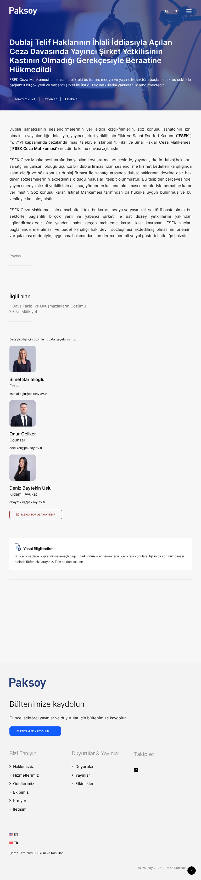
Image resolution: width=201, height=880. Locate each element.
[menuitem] (15, 834)
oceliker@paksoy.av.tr (25, 448)
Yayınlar (51, 99)
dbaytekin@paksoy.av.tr (27, 502)
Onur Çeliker (22, 433)
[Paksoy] (23, 11)
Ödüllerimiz (23, 783)
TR (166, 11)
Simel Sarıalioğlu (26, 379)
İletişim (19, 809)
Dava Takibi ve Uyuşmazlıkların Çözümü (49, 306)
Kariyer (19, 800)
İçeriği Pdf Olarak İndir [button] (38, 514)
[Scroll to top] (191, 870)
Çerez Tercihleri (21, 853)
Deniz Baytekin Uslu (30, 488)
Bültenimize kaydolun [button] (32, 731)
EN (175, 11)
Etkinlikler (84, 783)
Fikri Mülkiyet (24, 311)
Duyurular (84, 766)
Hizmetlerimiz (26, 775)
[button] (189, 11)
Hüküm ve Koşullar (49, 853)
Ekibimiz (21, 792)
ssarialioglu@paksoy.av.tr (28, 394)
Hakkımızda (23, 766)
